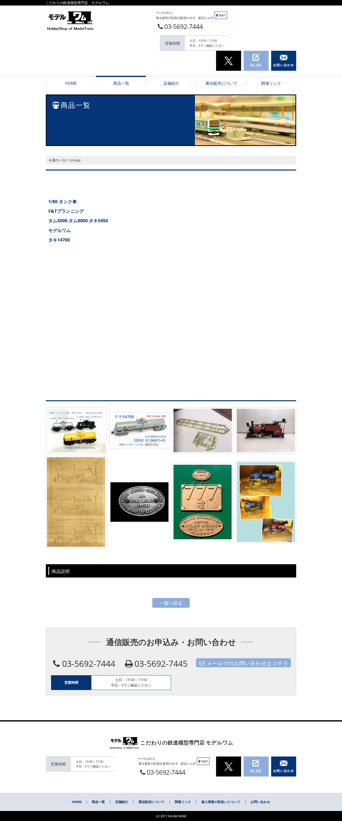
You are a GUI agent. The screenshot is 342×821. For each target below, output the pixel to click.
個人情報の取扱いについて (220, 802)
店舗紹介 (121, 802)
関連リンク (183, 802)
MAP (222, 15)
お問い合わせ (260, 802)
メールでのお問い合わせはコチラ (247, 663)
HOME (77, 802)
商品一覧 (98, 802)
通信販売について (151, 802)
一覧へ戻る (171, 603)
